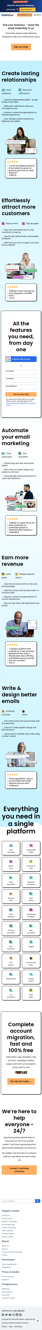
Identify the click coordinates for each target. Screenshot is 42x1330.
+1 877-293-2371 (18, 1311)
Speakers (5, 1279)
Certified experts (8, 1233)
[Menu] (37, 15)
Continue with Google (21, 359)
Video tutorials (7, 1230)
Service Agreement (13, 403)
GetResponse (7, 1292)
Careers (5, 1249)
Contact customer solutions (19, 1170)
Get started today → (21, 1081)
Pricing (4, 1255)
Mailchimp (5, 1289)
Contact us (6, 1215)
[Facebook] (3, 1314)
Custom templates (9, 1227)
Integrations (6, 1267)
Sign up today (21, 47)
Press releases (8, 1276)
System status (7, 1236)
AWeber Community (9, 1221)
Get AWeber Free (25, 15)
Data (10, 1326)
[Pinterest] (20, 1314)
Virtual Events (7, 1218)
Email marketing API (9, 1264)
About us (5, 1246)
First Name (10, 371)
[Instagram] (13, 1314)
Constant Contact (8, 1298)
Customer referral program (12, 1252)
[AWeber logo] (7, 15)
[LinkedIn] (17, 1314)
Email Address (11, 386)
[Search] (37, 1201)
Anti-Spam (18, 1326)
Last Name (10, 379)
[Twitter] (6, 1314)
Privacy (4, 1326)
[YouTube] (10, 1314)
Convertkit (6, 1295)
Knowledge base (8, 1224)
